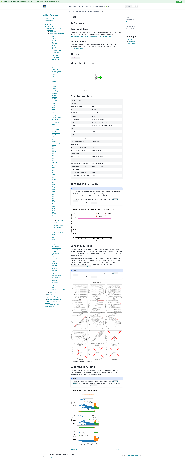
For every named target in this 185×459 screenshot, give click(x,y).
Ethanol (54, 76)
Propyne (54, 145)
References (57, 217)
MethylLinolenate (56, 117)
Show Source (131, 39)
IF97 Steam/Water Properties (54, 299)
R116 (53, 158)
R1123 (53, 148)
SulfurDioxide (55, 246)
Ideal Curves (53, 292)
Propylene (54, 141)
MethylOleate (55, 119)
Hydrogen (54, 90)
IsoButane (54, 95)
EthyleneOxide (55, 81)
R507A (53, 241)
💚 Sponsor (109, 6)
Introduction (53, 31)
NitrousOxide (55, 129)
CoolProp (47, 303)
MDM (53, 109)
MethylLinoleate (56, 115)
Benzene (54, 47)
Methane (54, 112)
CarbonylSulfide (56, 52)
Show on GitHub (132, 41)
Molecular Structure (59, 224)
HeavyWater (55, 86)
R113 (53, 150)
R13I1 (53, 184)
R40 (53, 215)
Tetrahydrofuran (56, 249)
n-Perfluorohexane (56, 277)
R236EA (54, 205)
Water (53, 255)
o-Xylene (54, 284)
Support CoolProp (49, 306)
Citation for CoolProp (50, 18)
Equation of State (61, 218)
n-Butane (54, 261)
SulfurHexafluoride (56, 248)
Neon (53, 124)
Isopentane (55, 100)
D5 (52, 62)
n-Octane (54, 272)
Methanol (54, 114)
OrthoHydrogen (56, 134)
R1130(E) (54, 151)
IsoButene (54, 97)
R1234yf (54, 167)
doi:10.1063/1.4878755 (77, 48)
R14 (53, 186)
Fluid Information (58, 225)
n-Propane (54, 280)
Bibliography (48, 308)
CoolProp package (49, 20)
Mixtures (49, 294)
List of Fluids (53, 36)
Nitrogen (54, 127)
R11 (53, 146)
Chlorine (54, 54)
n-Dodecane (55, 265)
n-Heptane (54, 266)
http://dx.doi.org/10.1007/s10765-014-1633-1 (83, 36)
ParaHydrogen (55, 140)
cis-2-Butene (55, 258)
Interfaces (102, 6)
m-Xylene (54, 260)
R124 (53, 172)
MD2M (53, 103)
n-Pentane (54, 273)
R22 (53, 200)
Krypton (54, 102)
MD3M (53, 105)
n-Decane (54, 263)
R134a (53, 182)
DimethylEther (55, 73)
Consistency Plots (58, 230)
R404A (53, 234)
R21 (53, 196)
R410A (53, 239)
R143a (53, 191)
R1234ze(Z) (54, 170)
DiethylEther (55, 69)
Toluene (54, 251)
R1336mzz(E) (55, 179)
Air (52, 42)
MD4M (53, 107)
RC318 (53, 243)
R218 (53, 198)
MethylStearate (55, 122)
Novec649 (54, 131)
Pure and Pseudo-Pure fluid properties (90, 11)
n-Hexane (54, 268)
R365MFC (54, 213)
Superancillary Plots (59, 232)
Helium (54, 88)
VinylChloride (55, 253)
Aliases (56, 222)
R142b (53, 189)
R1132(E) (54, 153)
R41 (53, 237)
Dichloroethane (56, 67)
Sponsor (179, 1)
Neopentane (55, 126)
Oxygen (54, 136)
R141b (53, 188)
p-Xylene (54, 285)
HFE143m (54, 85)
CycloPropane (55, 57)
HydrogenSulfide (56, 93)
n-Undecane (55, 282)
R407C (53, 236)
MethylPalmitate (56, 121)
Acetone (54, 40)
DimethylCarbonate (57, 71)
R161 (53, 194)
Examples (91, 6)
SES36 (53, 244)
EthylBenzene (55, 78)
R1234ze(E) (54, 169)
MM (53, 110)
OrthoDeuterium (56, 133)
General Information (50, 23)
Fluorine (54, 83)
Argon (53, 45)
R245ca (54, 208)
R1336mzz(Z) (55, 181)
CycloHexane (55, 55)
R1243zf (54, 174)
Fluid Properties (49, 26)
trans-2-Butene (55, 287)
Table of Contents (51, 15)
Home (70, 6)
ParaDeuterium (56, 138)
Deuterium (54, 66)
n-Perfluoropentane (57, 279)
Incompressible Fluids (52, 297)
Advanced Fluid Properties (53, 301)
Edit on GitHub (132, 43)
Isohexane (54, 98)
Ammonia (54, 43)
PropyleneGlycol (56, 143)
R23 (53, 203)
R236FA (54, 206)
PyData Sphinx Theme (132, 455)
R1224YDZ (54, 162)
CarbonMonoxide (56, 50)
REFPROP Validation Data (132, 24)
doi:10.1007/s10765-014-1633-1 (103, 36)
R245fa (53, 210)
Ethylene (54, 79)
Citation (75, 6)
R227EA (54, 201)
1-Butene (54, 38)
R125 (53, 176)
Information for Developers (52, 304)
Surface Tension (60, 220)
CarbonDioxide (55, 48)
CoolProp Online (83, 6)
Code (96, 6)
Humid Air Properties (52, 296)
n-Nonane (54, 270)
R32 (53, 212)
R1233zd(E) (54, 165)
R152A (53, 193)
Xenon (53, 256)
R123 (53, 163)
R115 (53, 157)
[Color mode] (141, 6)
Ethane (53, 74)
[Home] (69, 11)
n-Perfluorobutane (56, 275)
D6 (52, 64)
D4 (52, 61)
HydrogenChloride (56, 91)
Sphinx (52, 457)
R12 (53, 160)
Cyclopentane (55, 59)
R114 (53, 155)
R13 (53, 177)
